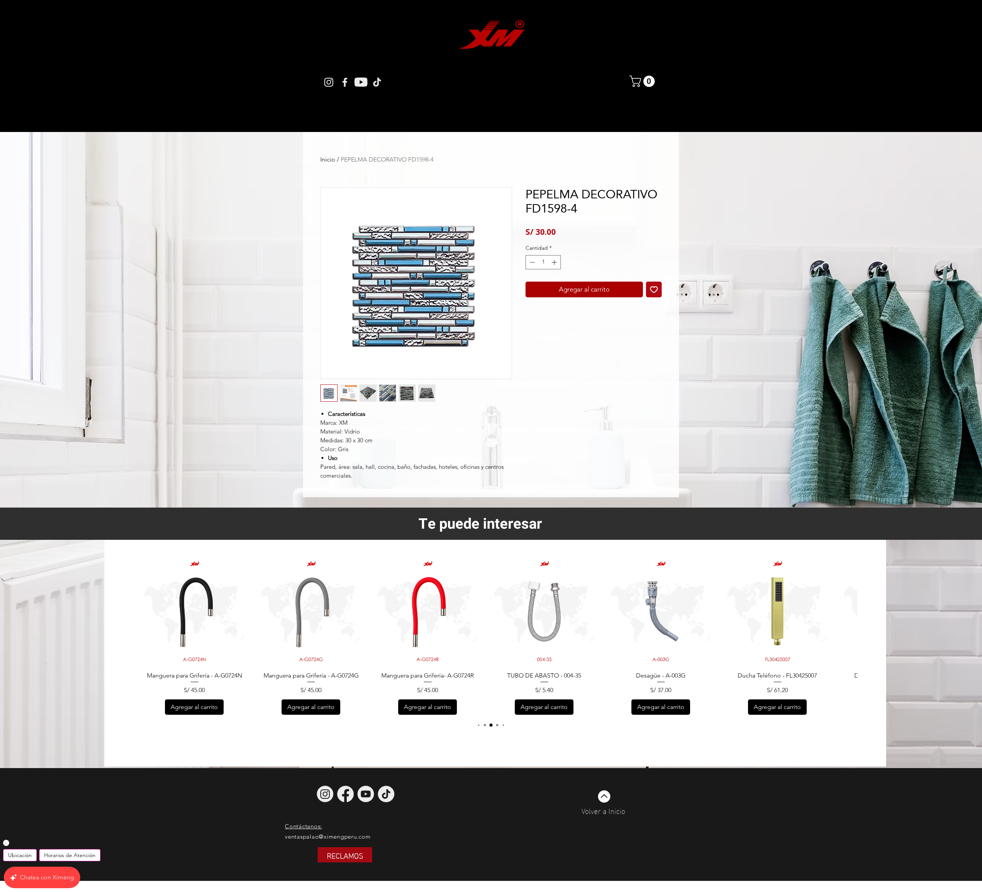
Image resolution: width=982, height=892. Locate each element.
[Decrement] (531, 262)
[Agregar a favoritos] (654, 290)
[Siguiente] (841, 611)
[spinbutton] (543, 262)
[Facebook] (345, 82)
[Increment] (555, 262)
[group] (490, 635)
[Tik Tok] (377, 82)
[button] (643, 81)
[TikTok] (386, 794)
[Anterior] (140, 611)
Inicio (327, 159)
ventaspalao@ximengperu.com (361, 836)
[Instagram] (328, 82)
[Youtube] (361, 82)
